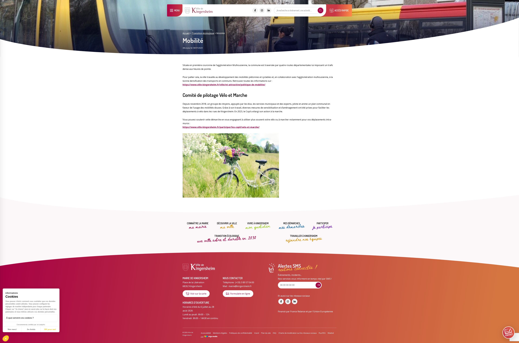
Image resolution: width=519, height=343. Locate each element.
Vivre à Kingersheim (257, 226)
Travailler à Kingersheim (304, 238)
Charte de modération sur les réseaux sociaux (297, 333)
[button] (5, 338)
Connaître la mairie (197, 226)
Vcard (256, 333)
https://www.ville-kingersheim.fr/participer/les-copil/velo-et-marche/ (221, 127)
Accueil (186, 33)
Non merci (12, 329)
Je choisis (31, 329)
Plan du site (266, 333)
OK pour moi (50, 329)
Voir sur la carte (198, 293)
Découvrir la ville (227, 226)
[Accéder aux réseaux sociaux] (255, 10)
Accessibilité (206, 333)
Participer (322, 226)
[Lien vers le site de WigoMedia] (210, 337)
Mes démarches (292, 226)
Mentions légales (220, 333)
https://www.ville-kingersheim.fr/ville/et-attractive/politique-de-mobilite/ (224, 84)
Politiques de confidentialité (240, 333)
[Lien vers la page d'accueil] (199, 13)
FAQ (274, 333)
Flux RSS (322, 333)
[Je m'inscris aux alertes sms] (318, 285)
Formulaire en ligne (240, 293)
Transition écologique (203, 33)
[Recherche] (320, 10)
